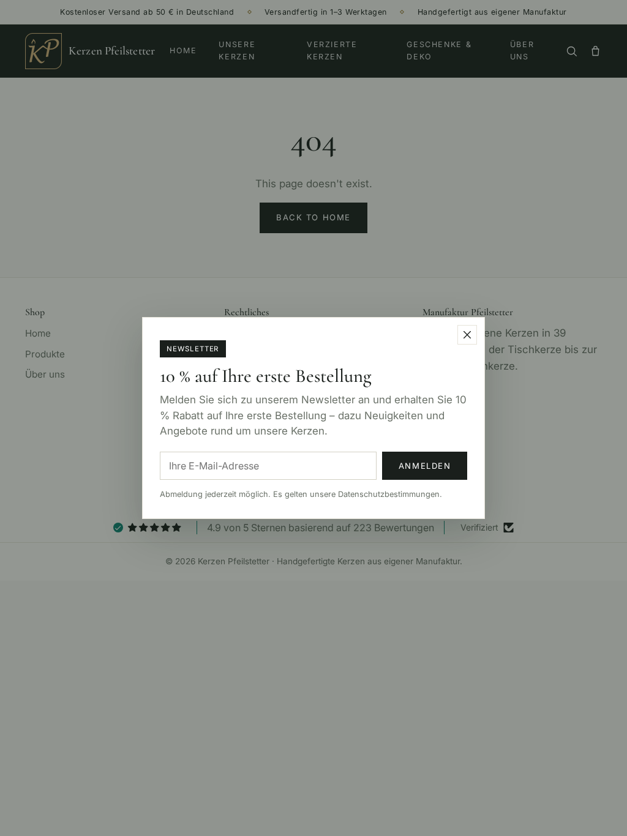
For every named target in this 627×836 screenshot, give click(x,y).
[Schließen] (467, 335)
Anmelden (425, 466)
